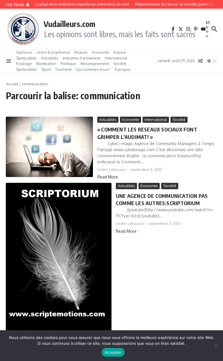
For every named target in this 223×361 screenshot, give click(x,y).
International (116, 58)
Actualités (49, 58)
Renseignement (94, 63)
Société (119, 63)
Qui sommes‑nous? (93, 69)
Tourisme (63, 69)
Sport (46, 69)
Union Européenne (53, 52)
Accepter (113, 352)
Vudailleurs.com (69, 24)
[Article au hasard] (200, 61)
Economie (100, 52)
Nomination (46, 63)
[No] (216, 346)
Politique (68, 63)
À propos (123, 69)
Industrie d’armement (81, 58)
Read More (107, 176)
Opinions (24, 52)
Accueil (12, 84)
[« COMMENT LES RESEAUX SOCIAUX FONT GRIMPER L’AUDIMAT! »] (49, 147)
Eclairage (24, 63)
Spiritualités (26, 58)
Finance (81, 52)
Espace (120, 52)
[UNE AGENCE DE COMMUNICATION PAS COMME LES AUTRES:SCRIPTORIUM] (59, 257)
